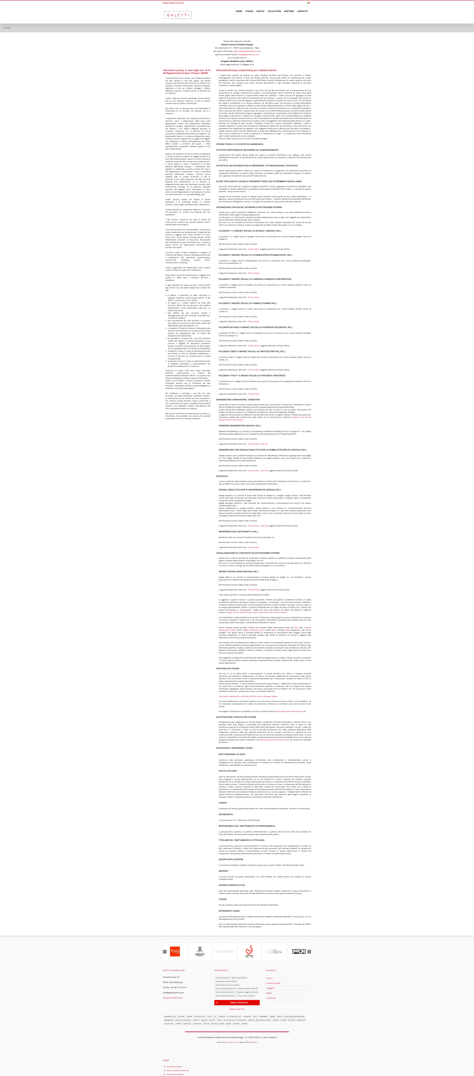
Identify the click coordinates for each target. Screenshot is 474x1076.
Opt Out (264, 444)
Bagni (269, 993)
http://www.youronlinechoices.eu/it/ (275, 740)
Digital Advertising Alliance (254, 630)
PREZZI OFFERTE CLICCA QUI (173, 3)
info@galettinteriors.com (248, 54)
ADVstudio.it (253, 1042)
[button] (165, 952)
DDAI (288, 630)
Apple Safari (258, 612)
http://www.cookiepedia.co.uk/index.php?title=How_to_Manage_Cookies (248, 696)
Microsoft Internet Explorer (276, 612)
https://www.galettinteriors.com (247, 51)
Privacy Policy (253, 249)
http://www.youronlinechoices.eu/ (290, 711)
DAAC (274, 630)
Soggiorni (271, 988)
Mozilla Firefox (246, 612)
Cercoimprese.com (231, 1042)
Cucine (270, 978)
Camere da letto (273, 983)
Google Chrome (232, 612)
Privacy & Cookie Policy (173, 998)
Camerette (271, 998)
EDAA (296, 627)
